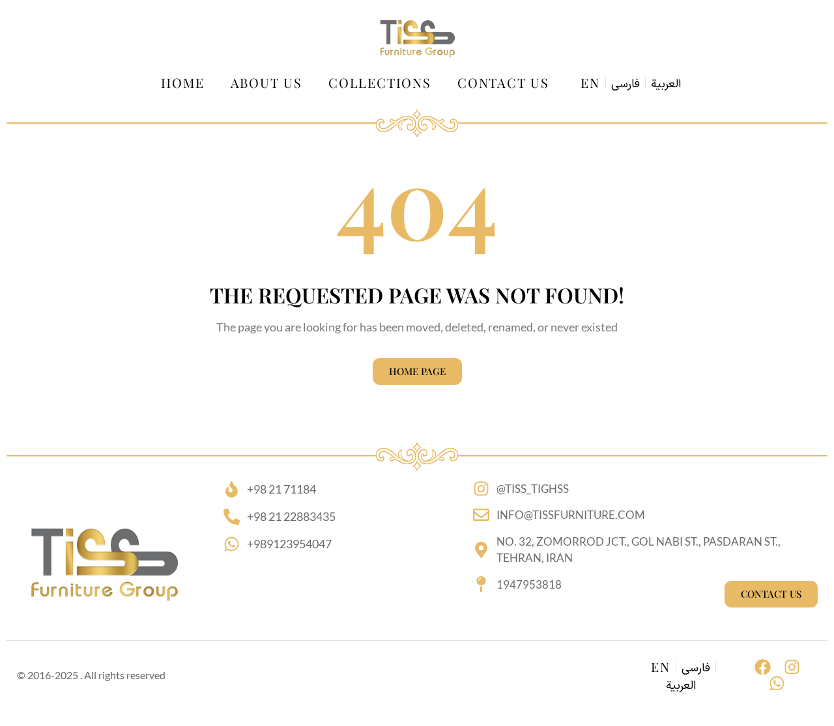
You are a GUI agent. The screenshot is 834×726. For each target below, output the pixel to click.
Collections (379, 82)
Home (182, 82)
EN (590, 82)
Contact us (503, 82)
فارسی (625, 84)
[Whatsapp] (777, 683)
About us (266, 82)
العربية (666, 84)
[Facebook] (763, 667)
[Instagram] (792, 667)
